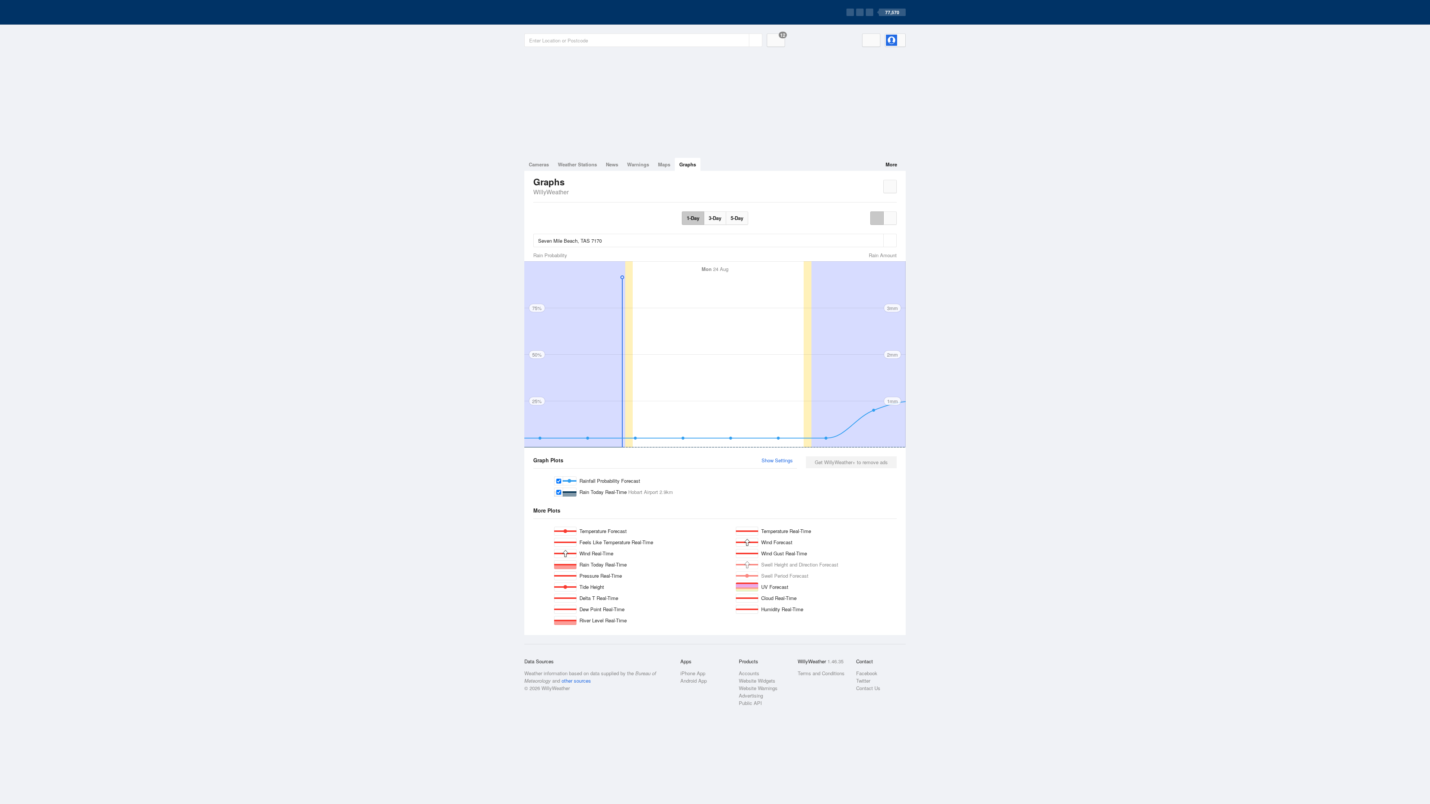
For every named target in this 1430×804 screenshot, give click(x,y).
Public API (750, 702)
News (612, 164)
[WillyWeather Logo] (559, 12)
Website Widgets (757, 680)
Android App (693, 680)
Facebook (866, 673)
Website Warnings (758, 688)
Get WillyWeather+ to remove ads (851, 462)
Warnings (638, 164)
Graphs (687, 164)
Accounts (749, 673)
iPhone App (692, 673)
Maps (664, 164)
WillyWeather (551, 192)
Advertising (751, 695)
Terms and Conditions (821, 673)
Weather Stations (577, 164)
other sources (576, 680)
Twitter (863, 680)
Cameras (539, 164)
